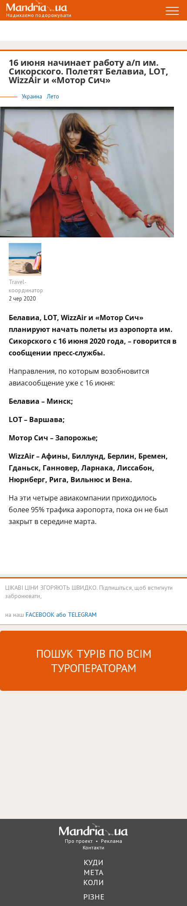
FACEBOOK (40, 614)
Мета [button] (93, 872)
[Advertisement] (65, 754)
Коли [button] (93, 882)
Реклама (111, 841)
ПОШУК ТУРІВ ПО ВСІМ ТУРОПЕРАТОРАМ (93, 660)
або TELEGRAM (76, 614)
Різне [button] (93, 897)
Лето (53, 96)
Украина (32, 96)
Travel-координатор (26, 286)
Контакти (93, 847)
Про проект (79, 841)
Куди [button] (93, 862)
